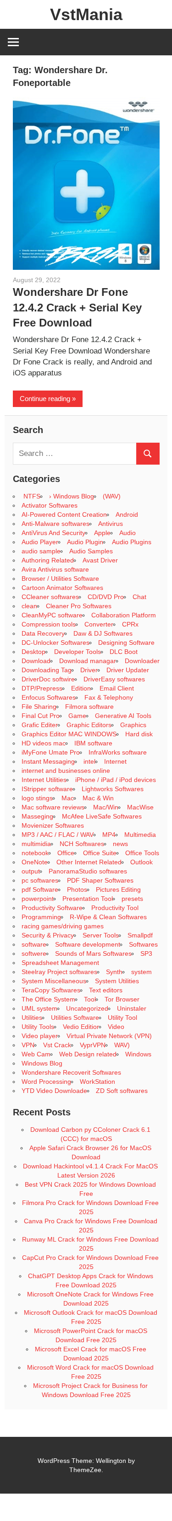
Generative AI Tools (123, 715)
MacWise (140, 807)
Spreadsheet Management (60, 962)
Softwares (143, 944)
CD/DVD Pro (106, 596)
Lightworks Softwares (113, 789)
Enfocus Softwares (49, 697)
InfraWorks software (118, 752)
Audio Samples (91, 551)
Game (77, 715)
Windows (138, 1054)
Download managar (87, 660)
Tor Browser (122, 999)
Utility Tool (122, 1017)
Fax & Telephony (108, 697)
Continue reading (45, 398)
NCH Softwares (82, 843)
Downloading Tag (47, 670)
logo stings (37, 798)
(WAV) (112, 496)
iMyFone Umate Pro (51, 752)
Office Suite (100, 853)
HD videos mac (44, 743)
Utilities (32, 1017)
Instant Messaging (48, 761)
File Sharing (39, 706)
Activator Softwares (50, 505)
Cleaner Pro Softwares (78, 606)
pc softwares (40, 880)
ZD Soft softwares (122, 1090)
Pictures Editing (118, 889)
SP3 (146, 953)
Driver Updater (127, 670)
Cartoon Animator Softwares (62, 587)
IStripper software (47, 789)
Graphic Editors (89, 724)
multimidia (36, 843)
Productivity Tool (115, 907)
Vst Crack (57, 1045)
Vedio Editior (81, 1026)
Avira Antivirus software (55, 569)
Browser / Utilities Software (60, 578)
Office (65, 853)
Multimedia (140, 834)
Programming (41, 917)
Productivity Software (52, 907)
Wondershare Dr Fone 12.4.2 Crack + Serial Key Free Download (77, 307)
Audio (127, 532)
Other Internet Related (89, 862)
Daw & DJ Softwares (103, 633)
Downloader (142, 660)
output (31, 871)
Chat (139, 596)
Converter (98, 624)
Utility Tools (38, 1026)
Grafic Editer (40, 724)
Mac (67, 798)
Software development (87, 944)
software (34, 944)
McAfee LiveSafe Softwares (102, 816)
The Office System (48, 999)
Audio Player (40, 542)
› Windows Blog (71, 496)
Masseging (37, 816)
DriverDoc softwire (48, 679)
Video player (40, 1035)
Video (116, 1026)
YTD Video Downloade (54, 1090)
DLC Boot (124, 651)
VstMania (86, 14)
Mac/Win (105, 807)
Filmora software (89, 706)
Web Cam (36, 1054)
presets (132, 898)
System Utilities (117, 981)
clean (29, 606)
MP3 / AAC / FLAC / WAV (58, 834)
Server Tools (101, 935)
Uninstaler (131, 1008)
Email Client (117, 688)
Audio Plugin (85, 542)
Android (127, 514)
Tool (90, 999)
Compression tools (49, 624)
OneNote (35, 862)
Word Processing (46, 1081)
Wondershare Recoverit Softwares (71, 1072)
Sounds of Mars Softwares (93, 953)
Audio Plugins (131, 542)
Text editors (105, 990)
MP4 (109, 834)
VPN (28, 1045)
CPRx (130, 624)
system (141, 971)
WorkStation (97, 1081)
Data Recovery (43, 633)
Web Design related (88, 1054)
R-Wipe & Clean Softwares (108, 917)
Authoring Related (48, 560)
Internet (115, 761)
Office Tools (142, 853)
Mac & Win (98, 798)
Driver (89, 670)
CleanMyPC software (52, 615)
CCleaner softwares (50, 596)
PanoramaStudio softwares (88, 871)
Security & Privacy (48, 935)
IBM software (93, 743)
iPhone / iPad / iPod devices (115, 779)
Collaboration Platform (123, 615)
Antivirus (110, 523)
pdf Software (40, 889)
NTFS (31, 496)
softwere (34, 953)
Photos (77, 889)
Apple (102, 532)
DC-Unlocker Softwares (55, 642)
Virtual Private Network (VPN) (109, 1035)
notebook (35, 853)
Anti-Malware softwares (55, 523)
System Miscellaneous (54, 981)
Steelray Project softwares (59, 971)
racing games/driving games (63, 926)
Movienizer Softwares (53, 825)
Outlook (141, 862)
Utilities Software (75, 1017)
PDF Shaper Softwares (100, 880)
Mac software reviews (53, 807)
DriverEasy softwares (114, 679)
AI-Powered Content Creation (64, 514)
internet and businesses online (66, 770)
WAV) (122, 1045)
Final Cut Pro (41, 715)
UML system (39, 1008)
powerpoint (38, 898)
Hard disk (139, 734)
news (120, 843)
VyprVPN (92, 1045)
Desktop (33, 651)
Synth (114, 971)
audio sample (41, 551)
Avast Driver (100, 560)
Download (36, 660)
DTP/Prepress (42, 688)
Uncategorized (87, 1008)
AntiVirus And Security (53, 532)
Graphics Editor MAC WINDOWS (69, 734)
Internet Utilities (44, 779)
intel (89, 761)
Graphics (133, 724)
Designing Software (126, 642)
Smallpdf (140, 935)
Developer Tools (77, 651)
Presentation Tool (87, 898)
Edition (81, 688)
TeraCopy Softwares (51, 990)
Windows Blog (42, 1063)
